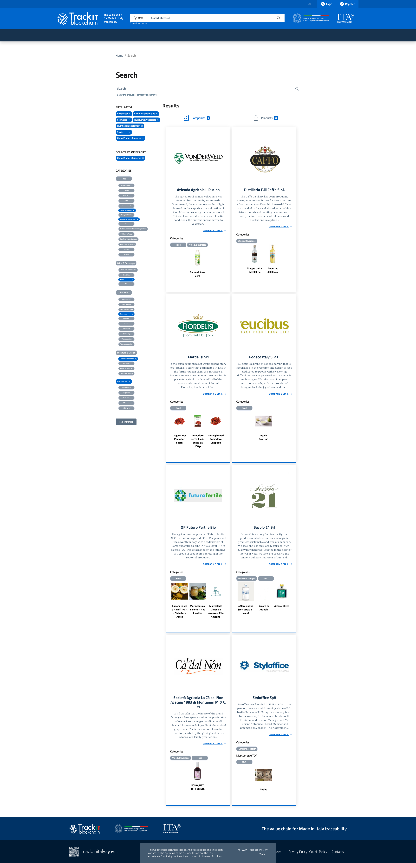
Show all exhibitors (138, 23)
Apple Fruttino (263, 437)
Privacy (243, 850)
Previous (233, 598)
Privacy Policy (297, 851)
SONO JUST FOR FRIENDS (197, 787)
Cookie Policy (259, 850)
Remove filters (126, 421)
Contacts (338, 851)
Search (121, 88)
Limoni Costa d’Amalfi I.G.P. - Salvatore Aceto (180, 611)
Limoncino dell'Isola (272, 270)
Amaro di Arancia (264, 607)
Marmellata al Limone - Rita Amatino (197, 609)
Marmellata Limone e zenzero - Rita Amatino (216, 611)
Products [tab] (269, 118)
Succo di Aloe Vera (197, 274)
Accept (263, 854)
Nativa (263, 789)
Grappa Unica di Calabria (254, 270)
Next (295, 598)
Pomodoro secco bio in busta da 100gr (197, 440)
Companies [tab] (200, 118)
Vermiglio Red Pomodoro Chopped (216, 439)
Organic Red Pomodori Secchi (180, 439)
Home (119, 55)
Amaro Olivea (281, 606)
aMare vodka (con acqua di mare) (245, 609)
